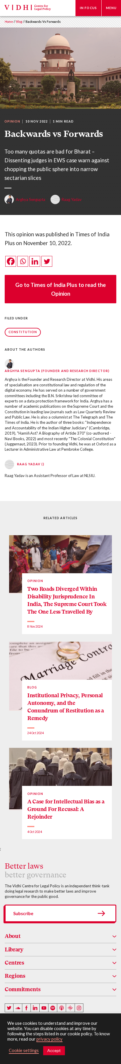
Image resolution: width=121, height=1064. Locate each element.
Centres (14, 963)
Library (14, 949)
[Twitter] (46, 261)
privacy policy (49, 1039)
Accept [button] (54, 1050)
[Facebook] (10, 261)
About (12, 936)
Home (9, 21)
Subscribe (23, 913)
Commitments (22, 989)
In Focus (88, 8)
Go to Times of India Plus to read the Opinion (60, 289)
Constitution (23, 332)
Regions (15, 976)
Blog (19, 21)
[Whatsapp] (22, 261)
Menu (111, 8)
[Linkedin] (34, 261)
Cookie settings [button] (24, 1050)
